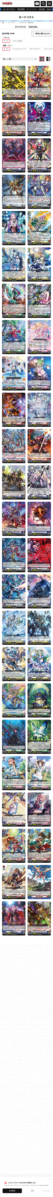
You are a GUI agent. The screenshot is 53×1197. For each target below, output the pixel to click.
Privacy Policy (44, 1185)
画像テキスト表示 (48, 58)
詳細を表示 (46, 1191)
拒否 (32, 1191)
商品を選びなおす (43, 33)
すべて (6, 41)
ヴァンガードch (37, 3)
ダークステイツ (35, 49)
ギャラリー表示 (41, 58)
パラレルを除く (17, 41)
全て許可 (12, 1191)
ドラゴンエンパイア (19, 49)
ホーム (3, 22)
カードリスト (11, 22)
